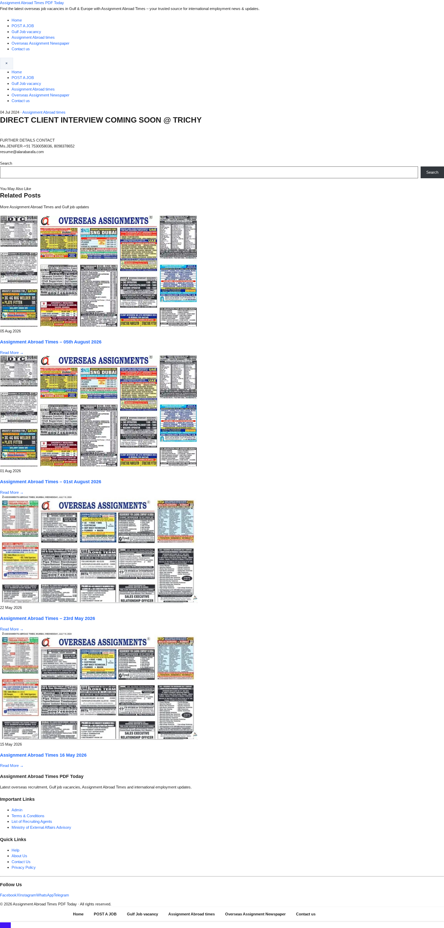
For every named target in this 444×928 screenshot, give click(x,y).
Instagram (27, 895)
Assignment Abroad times (33, 37)
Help (15, 850)
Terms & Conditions (28, 816)
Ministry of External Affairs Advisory (41, 827)
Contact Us (21, 862)
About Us (19, 856)
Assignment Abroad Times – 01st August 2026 (50, 481)
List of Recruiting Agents (32, 821)
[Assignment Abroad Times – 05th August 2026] (98, 325)
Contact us (21, 49)
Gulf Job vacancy (26, 31)
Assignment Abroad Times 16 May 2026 (43, 755)
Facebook (8, 895)
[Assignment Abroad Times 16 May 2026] (98, 738)
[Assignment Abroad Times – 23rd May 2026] (98, 601)
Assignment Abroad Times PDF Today (32, 3)
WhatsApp (45, 895)
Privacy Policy (24, 867)
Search (6, 163)
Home (17, 20)
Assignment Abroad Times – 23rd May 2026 (47, 618)
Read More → (12, 352)
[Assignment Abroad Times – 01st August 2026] (98, 465)
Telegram (61, 895)
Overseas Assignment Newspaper (40, 43)
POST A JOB (23, 26)
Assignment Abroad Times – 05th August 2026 (50, 341)
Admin (17, 810)
